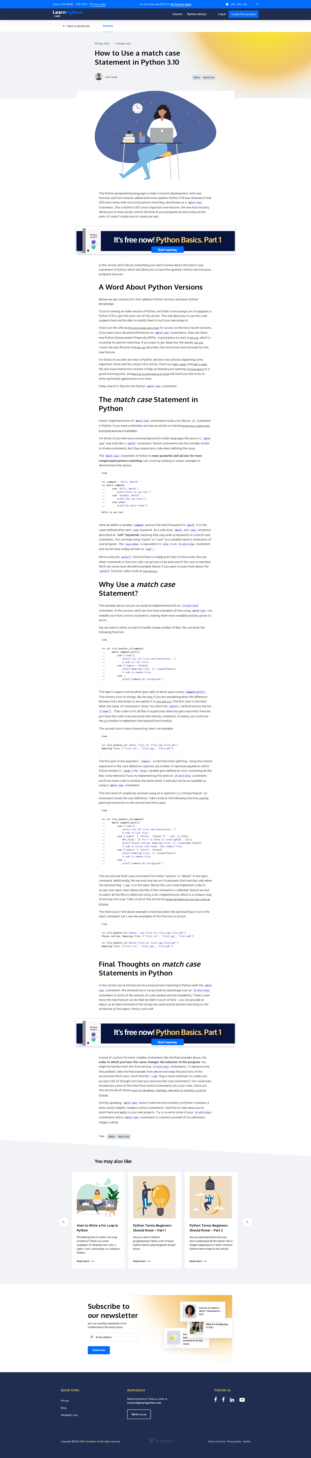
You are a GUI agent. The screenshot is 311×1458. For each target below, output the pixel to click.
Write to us (139, 1414)
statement (130, 430)
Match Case (208, 77)
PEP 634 (198, 342)
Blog (63, 1408)
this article (150, 571)
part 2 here (200, 364)
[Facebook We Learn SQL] (223, 1399)
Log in (222, 14)
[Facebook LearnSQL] (215, 1399)
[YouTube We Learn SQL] (242, 1399)
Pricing (65, 1400)
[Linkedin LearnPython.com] (232, 1399)
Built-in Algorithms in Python (150, 374)
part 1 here (179, 364)
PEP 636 (194, 338)
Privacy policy (234, 1441)
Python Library (197, 14)
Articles (108, 25)
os (105, 721)
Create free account (243, 14)
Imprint (246, 1441)
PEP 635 (141, 347)
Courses (177, 14)
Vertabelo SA (93, 1441)
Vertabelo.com (69, 1415)
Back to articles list (79, 26)
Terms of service (216, 1441)
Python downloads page (143, 328)
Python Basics (195, 369)
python (197, 77)
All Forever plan (181, 4)
